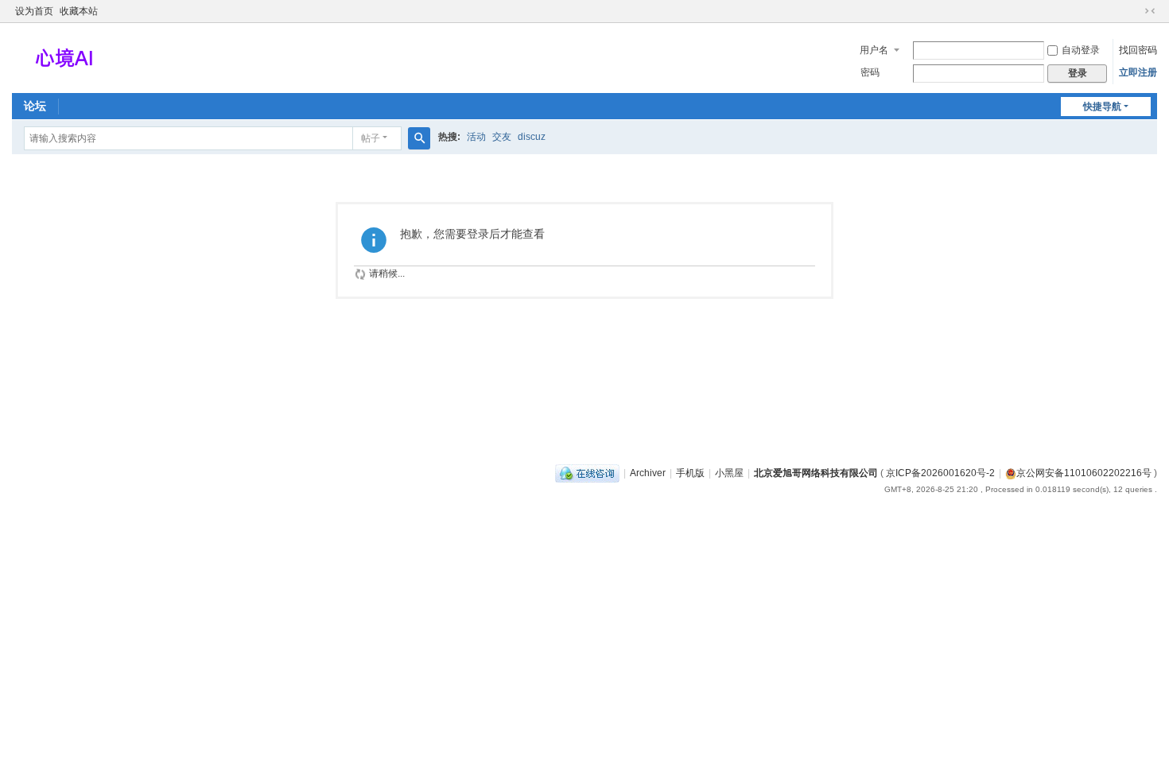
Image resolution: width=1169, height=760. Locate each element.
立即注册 (1138, 72)
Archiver (648, 473)
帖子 (370, 138)
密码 (870, 72)
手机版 (690, 473)
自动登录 (1081, 50)
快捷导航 (1102, 106)
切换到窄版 (1150, 11)
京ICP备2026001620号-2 (940, 473)
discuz (532, 136)
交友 (501, 136)
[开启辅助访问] (1135, 11)
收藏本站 (79, 11)
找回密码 (1138, 50)
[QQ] (587, 473)
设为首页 (34, 11)
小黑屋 (729, 473)
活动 (476, 136)
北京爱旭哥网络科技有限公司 (816, 473)
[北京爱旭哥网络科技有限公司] (63, 56)
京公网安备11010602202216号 (1084, 473)
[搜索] (419, 138)
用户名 (874, 50)
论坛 (35, 105)
